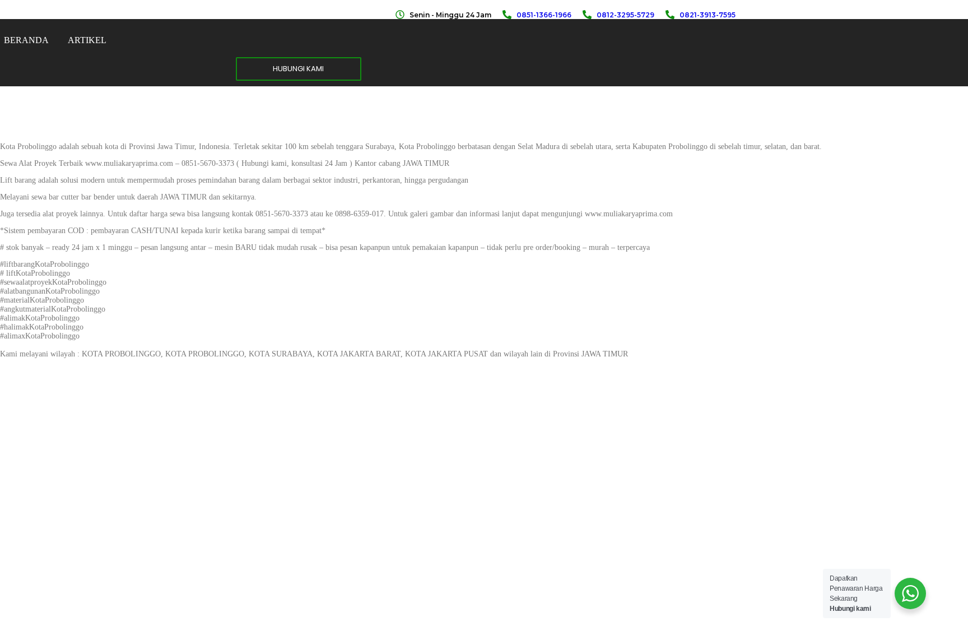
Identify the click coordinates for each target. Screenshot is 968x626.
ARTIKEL (87, 40)
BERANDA (26, 40)
